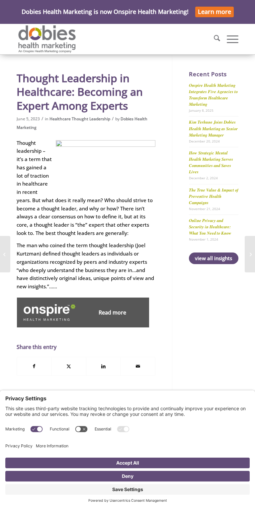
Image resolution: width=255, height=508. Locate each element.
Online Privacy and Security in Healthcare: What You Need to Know (210, 226)
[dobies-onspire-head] (47, 39)
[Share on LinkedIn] (103, 366)
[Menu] (229, 39)
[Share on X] (69, 366)
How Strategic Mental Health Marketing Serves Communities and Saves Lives (211, 162)
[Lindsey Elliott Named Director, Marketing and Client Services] (5, 254)
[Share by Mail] (138, 366)
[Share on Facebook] (34, 366)
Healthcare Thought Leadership (79, 119)
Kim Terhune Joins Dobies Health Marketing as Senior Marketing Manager (213, 128)
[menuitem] (213, 39)
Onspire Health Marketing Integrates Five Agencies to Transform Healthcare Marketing (213, 94)
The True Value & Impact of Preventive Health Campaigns (213, 196)
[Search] (213, 39)
